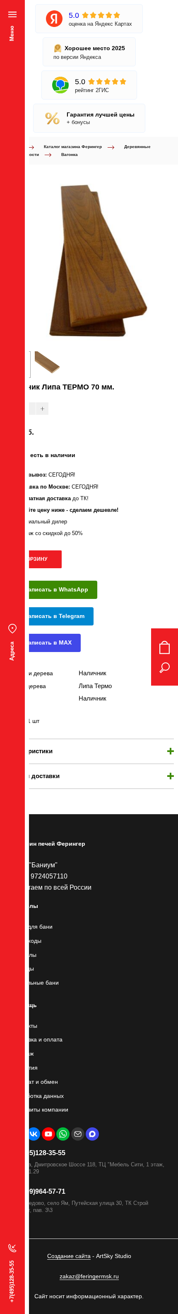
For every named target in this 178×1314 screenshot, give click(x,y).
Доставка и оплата (37, 1039)
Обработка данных (38, 1096)
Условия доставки (32, 775)
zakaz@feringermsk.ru (89, 1276)
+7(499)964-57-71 (38, 1191)
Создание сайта (69, 1256)
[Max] (92, 1134)
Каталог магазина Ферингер (73, 146)
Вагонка (69, 154)
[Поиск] (164, 667)
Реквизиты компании (40, 1109)
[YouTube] (48, 1134)
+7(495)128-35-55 (38, 1152)
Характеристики (28, 750)
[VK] (33, 1134)
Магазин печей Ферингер (48, 843)
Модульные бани (35, 982)
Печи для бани (32, 926)
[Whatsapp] (63, 1134)
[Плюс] (42, 408)
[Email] (77, 1134)
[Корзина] (164, 647)
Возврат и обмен (35, 1081)
